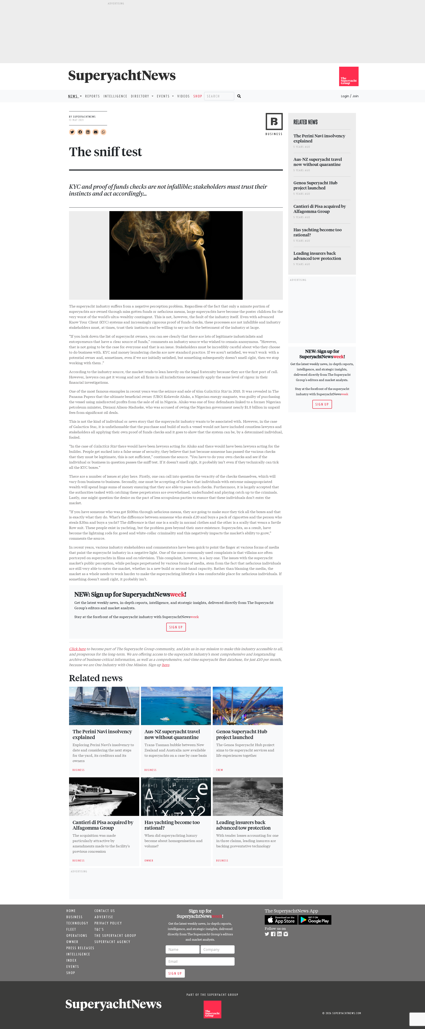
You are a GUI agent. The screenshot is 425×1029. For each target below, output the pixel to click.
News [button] (73, 96)
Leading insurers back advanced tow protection (243, 825)
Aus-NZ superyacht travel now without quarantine (172, 734)
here (165, 664)
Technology (77, 923)
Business (74, 917)
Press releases (80, 948)
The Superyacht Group (115, 936)
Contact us (105, 911)
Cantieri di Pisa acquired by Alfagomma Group (103, 825)
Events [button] (164, 96)
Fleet (71, 929)
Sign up (176, 627)
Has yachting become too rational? (172, 825)
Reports (92, 96)
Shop (197, 96)
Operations (76, 936)
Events (72, 967)
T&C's (99, 929)
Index (71, 960)
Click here (77, 648)
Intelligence (116, 96)
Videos (183, 96)
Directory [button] (141, 96)
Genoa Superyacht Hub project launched (241, 734)
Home (71, 911)
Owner (72, 942)
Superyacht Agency (113, 942)
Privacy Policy (108, 923)
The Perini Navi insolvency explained (102, 734)
